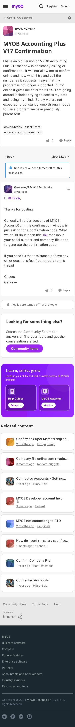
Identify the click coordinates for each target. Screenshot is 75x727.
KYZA (19, 29)
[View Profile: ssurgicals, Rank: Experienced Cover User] (10, 524)
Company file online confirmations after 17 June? (42, 459)
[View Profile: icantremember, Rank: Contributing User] (10, 563)
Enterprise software (14, 661)
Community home (24, 348)
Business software (14, 642)
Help (57, 604)
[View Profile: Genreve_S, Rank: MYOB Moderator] (8, 189)
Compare (8, 649)
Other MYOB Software (19, 17)
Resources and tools (15, 686)
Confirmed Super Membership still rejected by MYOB (42, 439)
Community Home (14, 604)
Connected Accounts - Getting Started (39, 478)
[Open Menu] (69, 18)
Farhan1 (40, 506)
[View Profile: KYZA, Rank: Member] (8, 31)
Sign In (65, 6)
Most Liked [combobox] (60, 157)
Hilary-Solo (40, 483)
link (45, 235)
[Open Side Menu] (5, 6)
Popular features (13, 655)
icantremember (43, 565)
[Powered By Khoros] (37, 615)
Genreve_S (21, 187)
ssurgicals (43, 526)
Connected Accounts (32, 580)
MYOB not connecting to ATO (38, 521)
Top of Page (40, 604)
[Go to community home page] (18, 6)
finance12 (41, 546)
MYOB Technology (39, 699)
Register (52, 6)
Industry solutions (13, 680)
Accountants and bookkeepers (22, 674)
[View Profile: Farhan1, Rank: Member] (10, 501)
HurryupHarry (46, 444)
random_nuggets (48, 464)
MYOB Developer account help (39, 498)
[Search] (41, 6)
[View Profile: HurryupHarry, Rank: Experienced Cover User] (10, 442)
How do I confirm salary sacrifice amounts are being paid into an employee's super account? (41, 541)
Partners (7, 667)
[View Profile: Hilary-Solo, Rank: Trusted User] (10, 481)
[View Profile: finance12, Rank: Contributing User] (10, 544)
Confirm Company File (33, 560)
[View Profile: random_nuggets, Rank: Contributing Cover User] (10, 462)
